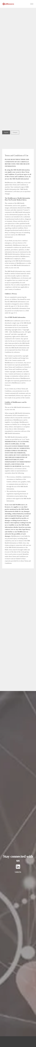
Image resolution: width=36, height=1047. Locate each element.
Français (15, 132)
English (6, 132)
